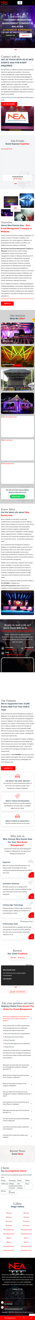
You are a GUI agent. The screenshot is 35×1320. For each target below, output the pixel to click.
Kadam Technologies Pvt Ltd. (17, 1314)
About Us (7, 303)
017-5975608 (9, 649)
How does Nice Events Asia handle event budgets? (15, 1136)
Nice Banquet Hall (17, 37)
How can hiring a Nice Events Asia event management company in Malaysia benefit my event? (16, 1094)
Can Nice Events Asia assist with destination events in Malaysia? (16, 1119)
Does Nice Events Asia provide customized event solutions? (16, 1128)
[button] (16, 49)
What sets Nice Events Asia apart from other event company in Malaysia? (16, 1076)
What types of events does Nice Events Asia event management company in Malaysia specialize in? (16, 1067)
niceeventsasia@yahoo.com (14, 654)
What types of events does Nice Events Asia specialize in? (16, 1111)
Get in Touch (16, 496)
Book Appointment (10, 1318)
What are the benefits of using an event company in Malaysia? (14, 1084)
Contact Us (8, 768)
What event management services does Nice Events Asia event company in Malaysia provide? (16, 1018)
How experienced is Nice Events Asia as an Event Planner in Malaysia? (16, 1103)
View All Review (20, 991)
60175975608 (10, 104)
